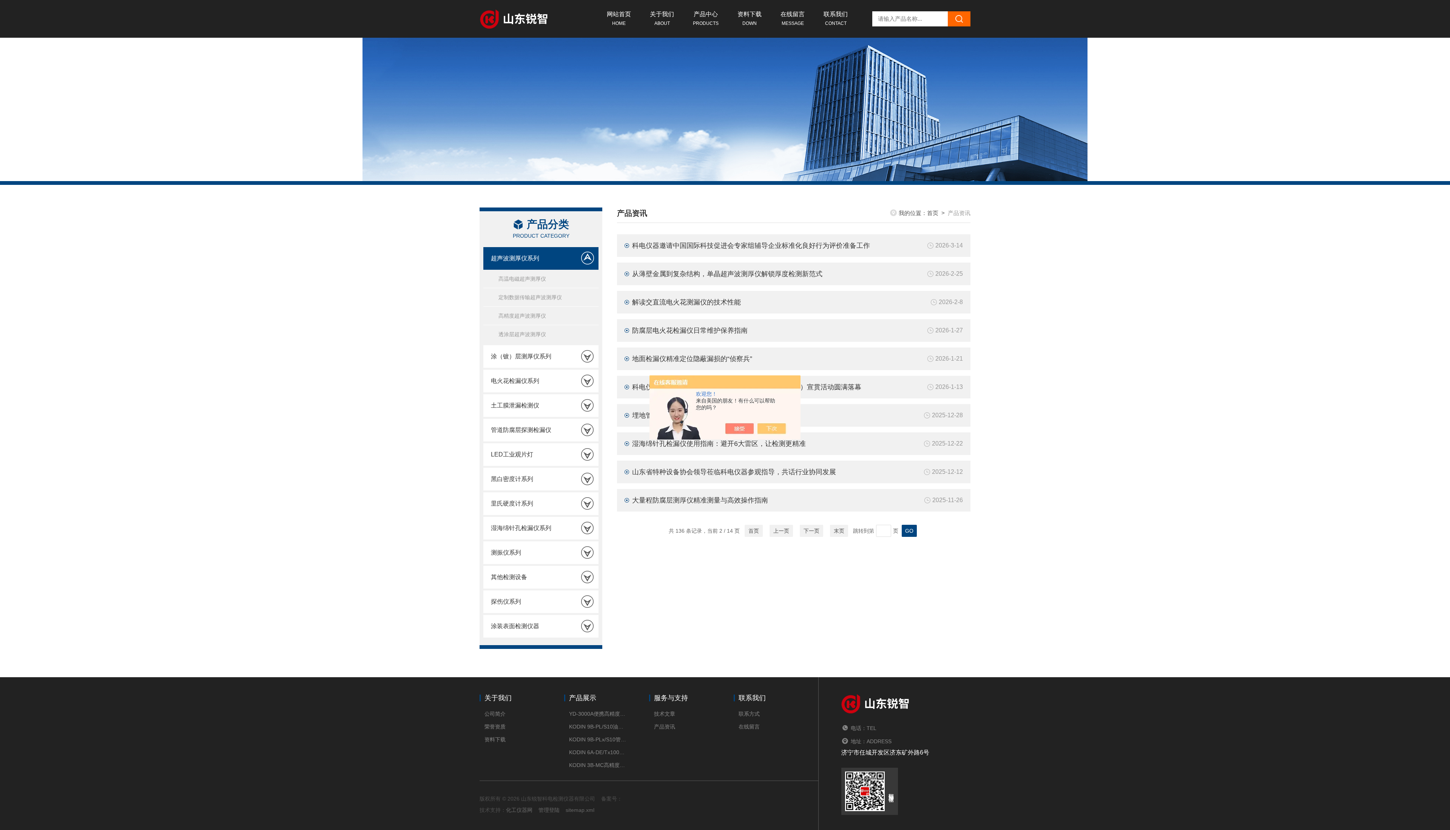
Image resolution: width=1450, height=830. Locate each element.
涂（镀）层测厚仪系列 (521, 356)
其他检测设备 (509, 577)
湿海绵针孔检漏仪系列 (521, 528)
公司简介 (495, 714)
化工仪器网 (519, 810)
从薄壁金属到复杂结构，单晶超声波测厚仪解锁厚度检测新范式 (727, 274)
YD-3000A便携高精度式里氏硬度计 (597, 714)
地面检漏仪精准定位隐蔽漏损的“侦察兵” (692, 359)
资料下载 (749, 18)
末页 (839, 531)
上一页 (781, 531)
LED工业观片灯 (512, 454)
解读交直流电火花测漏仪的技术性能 (686, 302)
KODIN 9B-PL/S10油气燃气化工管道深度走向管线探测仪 (597, 727)
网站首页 (619, 18)
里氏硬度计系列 (512, 503)
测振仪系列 (506, 552)
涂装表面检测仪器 (515, 626)
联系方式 (749, 714)
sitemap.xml (580, 810)
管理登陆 (549, 810)
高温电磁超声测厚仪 (522, 279)
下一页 (811, 531)
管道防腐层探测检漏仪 (521, 430)
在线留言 (793, 18)
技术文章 (664, 714)
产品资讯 (664, 727)
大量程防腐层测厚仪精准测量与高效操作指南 (700, 500)
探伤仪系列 (506, 601)
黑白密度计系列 (512, 479)
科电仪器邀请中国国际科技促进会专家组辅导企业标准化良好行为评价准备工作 (751, 245)
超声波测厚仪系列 (515, 258)
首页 (932, 213)
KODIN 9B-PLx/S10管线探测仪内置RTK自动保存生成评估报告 (597, 739)
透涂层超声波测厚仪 (522, 334)
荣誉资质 (495, 727)
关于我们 (662, 18)
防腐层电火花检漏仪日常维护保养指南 (690, 330)
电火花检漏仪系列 (515, 381)
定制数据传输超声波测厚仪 (530, 297)
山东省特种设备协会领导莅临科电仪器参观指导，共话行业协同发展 (734, 472)
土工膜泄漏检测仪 (515, 405)
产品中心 (706, 18)
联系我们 (836, 18)
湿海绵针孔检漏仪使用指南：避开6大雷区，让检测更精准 (719, 443)
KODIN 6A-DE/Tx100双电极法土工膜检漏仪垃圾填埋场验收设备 (597, 752)
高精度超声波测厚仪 (522, 316)
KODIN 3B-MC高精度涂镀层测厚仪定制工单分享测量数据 (597, 765)
